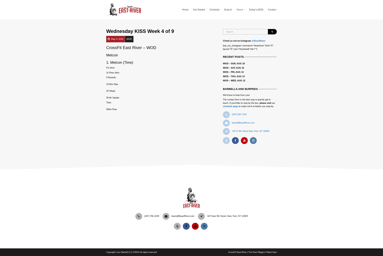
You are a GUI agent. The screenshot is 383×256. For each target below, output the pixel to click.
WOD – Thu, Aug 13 (234, 76)
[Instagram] (254, 140)
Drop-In (228, 9)
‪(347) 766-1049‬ (151, 216)
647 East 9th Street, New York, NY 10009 (227, 216)
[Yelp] (227, 140)
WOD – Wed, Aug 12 (234, 80)
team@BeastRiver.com (243, 122)
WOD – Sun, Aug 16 (234, 63)
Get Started (199, 9)
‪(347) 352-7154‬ (239, 114)
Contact (272, 9)
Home (185, 9)
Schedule (214, 9)
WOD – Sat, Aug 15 (233, 68)
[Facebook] (236, 140)
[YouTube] (245, 140)
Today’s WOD (256, 9)
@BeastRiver (258, 40)
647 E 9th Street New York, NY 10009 (250, 131)
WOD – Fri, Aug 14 (233, 72)
